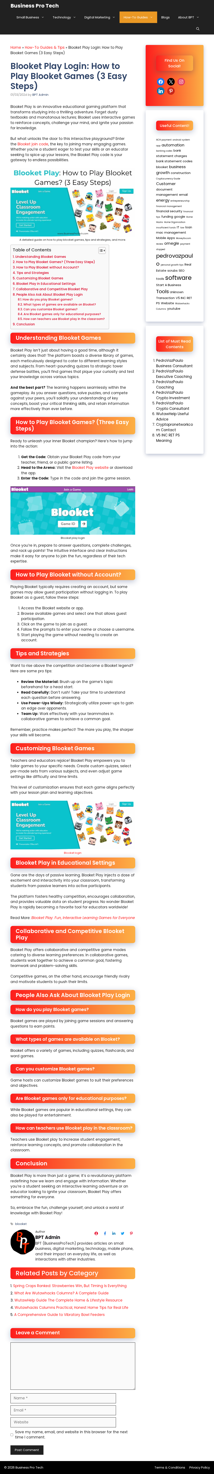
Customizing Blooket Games (39, 278)
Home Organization (174, 222)
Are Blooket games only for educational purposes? (62, 314)
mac (159, 232)
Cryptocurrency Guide (168, 178)
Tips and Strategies (33, 273)
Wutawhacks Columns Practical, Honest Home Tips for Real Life (72, 1307)
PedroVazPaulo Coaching (169, 384)
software (178, 277)
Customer (166, 183)
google (179, 216)
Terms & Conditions (169, 1467)
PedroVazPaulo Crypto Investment (173, 395)
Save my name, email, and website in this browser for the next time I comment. (71, 1434)
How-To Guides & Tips (45, 47)
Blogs (165, 17)
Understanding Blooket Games (40, 256)
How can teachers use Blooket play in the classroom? (64, 319)
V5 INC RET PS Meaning (168, 438)
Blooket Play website (90, 467)
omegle (171, 243)
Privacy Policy (199, 1467)
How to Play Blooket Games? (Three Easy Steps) (55, 262)
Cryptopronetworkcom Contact (174, 427)
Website (167, 303)
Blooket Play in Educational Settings (46, 283)
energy (162, 200)
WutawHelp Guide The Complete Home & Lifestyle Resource (68, 1300)
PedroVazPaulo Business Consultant (174, 363)
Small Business (28, 17)
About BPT (186, 17)
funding (167, 216)
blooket (21, 1224)
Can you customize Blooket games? (50, 309)
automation (173, 145)
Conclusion (25, 324)
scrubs (172, 270)
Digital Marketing (97, 17)
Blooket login (73, 853)
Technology (62, 17)
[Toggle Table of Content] (100, 250)
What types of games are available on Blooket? (59, 305)
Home (15, 47)
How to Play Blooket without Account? (47, 267)
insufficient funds (166, 227)
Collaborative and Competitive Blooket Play (52, 289)
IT (178, 227)
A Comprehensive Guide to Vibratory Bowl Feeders (59, 1314)
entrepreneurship (180, 200)
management (175, 232)
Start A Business (168, 285)
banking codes (164, 150)
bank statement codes (174, 161)
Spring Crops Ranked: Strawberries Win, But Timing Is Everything (70, 1285)
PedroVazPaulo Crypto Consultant (172, 406)
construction (181, 173)
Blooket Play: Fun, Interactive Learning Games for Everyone (83, 917)
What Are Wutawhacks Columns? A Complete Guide (61, 1293)
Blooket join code (33, 144)
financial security (169, 211)
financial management (169, 206)
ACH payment (164, 139)
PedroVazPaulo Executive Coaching (174, 374)
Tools (162, 291)
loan (188, 227)
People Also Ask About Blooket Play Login (49, 294)
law (182, 227)
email (183, 194)
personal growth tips (172, 264)
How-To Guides (136, 17)
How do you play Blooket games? (48, 300)
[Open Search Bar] (198, 29)
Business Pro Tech (34, 5)
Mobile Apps (165, 238)
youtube (173, 308)
